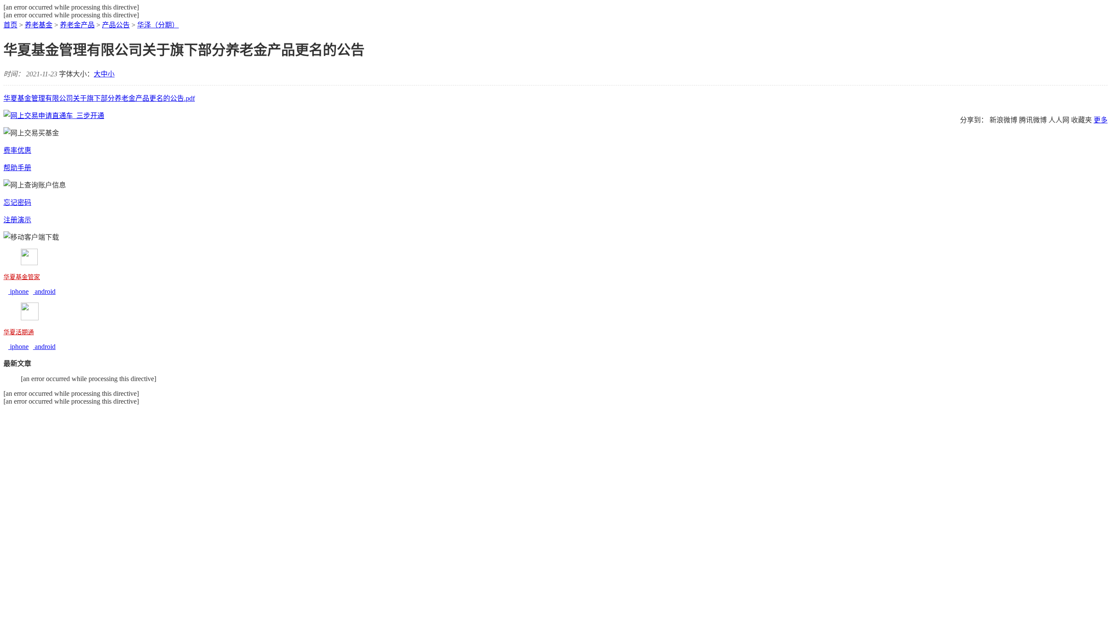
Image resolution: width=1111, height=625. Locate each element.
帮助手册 (17, 167)
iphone (18, 291)
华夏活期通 (18, 332)
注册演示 (17, 220)
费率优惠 (17, 150)
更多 (1101, 120)
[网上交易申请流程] (53, 115)
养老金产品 (77, 25)
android (44, 291)
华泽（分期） (158, 25)
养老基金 (39, 25)
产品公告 (116, 25)
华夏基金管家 (21, 277)
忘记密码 (17, 202)
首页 (10, 25)
